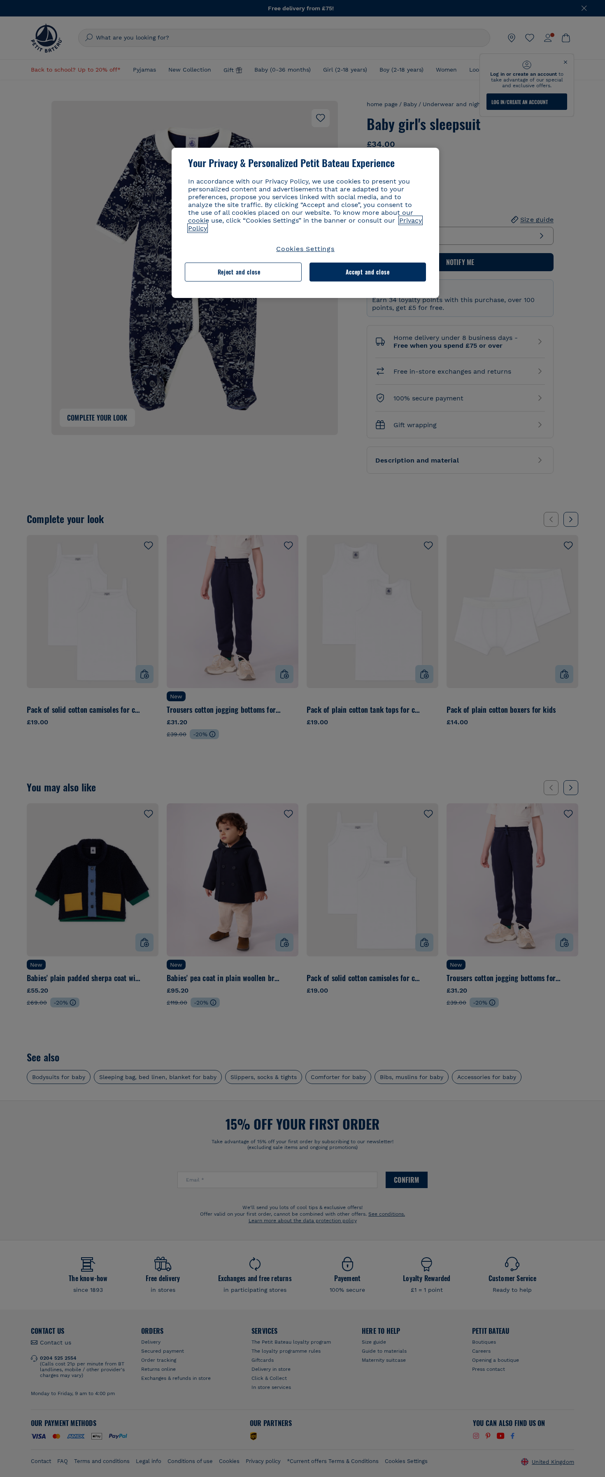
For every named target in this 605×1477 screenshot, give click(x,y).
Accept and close (368, 271)
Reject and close (239, 271)
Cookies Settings (305, 249)
